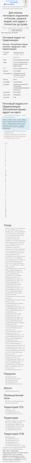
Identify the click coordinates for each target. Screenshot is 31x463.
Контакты (23, 459)
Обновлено (11, 458)
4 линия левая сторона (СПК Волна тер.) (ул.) (15, 251)
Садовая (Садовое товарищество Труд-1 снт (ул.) (13, 357)
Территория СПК (17, 134)
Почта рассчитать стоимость (12, 115)
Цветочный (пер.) (17, 384)
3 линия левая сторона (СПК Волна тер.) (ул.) (15, 242)
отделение (17, 30)
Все (6, 143)
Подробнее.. (16, 57)
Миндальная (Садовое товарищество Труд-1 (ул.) (15, 324)
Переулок (10, 131)
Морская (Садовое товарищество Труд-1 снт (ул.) (13, 333)
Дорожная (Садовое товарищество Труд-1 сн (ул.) (14, 305)
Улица (5, 131)
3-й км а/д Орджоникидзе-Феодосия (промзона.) (14, 402)
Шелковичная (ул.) (17, 369)
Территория (9, 134)
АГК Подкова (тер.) (14, 421)
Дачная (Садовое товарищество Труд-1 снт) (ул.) (13, 285)
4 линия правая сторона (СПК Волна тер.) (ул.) (14, 254)
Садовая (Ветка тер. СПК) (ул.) (13, 353)
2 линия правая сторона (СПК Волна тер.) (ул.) (14, 237)
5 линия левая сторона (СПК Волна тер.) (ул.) (15, 257)
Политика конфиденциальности (11, 461)
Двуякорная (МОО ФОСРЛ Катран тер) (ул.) (13, 294)
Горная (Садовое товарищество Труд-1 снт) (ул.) (13, 277)
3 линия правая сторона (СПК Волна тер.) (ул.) (14, 245)
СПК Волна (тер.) (17, 429)
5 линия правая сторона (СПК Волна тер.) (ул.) (15, 259)
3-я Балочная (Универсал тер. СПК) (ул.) (12, 248)
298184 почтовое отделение (14, 448)
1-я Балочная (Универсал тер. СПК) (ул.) (13, 231)
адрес (25, 2)
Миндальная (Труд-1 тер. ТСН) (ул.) (13, 329)
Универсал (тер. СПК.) (18, 445)
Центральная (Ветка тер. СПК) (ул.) (13, 367)
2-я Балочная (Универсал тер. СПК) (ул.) (12, 239)
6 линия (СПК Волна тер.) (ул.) (13, 262)
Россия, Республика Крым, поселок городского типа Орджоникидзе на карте (15, 136)
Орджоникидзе (18, 449)
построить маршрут (18, 77)
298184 (7, 228)
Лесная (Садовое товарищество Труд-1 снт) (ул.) (13, 315)
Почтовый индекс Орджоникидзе (12, 447)
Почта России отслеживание (14, 116)
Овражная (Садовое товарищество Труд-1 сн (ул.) (15, 345)
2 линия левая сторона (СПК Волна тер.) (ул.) (15, 233)
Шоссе (14, 131)
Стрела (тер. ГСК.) (17, 413)
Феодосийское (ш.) (14, 391)
